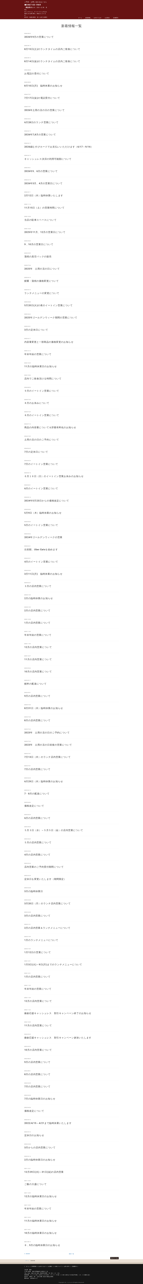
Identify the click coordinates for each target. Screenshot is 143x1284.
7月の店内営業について (37, 769)
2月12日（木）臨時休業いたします (43, 195)
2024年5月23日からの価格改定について (46, 500)
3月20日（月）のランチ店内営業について (47, 903)
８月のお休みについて (36, 403)
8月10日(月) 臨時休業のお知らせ (43, 85)
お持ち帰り (67, 1266)
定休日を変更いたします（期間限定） (45, 879)
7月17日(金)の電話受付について (42, 98)
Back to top (114, 1258)
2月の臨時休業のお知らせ (38, 598)
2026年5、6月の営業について (41, 171)
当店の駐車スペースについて (40, 220)
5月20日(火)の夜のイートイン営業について (48, 305)
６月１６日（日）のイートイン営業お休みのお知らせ (54, 476)
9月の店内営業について (37, 696)
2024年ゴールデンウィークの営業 (43, 537)
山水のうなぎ (97, 17)
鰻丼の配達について (35, 683)
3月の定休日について (36, 329)
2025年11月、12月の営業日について (44, 232)
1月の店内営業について (37, 622)
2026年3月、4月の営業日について (43, 183)
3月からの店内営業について (40, 1147)
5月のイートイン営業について (41, 525)
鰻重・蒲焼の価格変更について (41, 281)
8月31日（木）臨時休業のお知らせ (43, 708)
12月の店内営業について (38, 647)
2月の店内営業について (37, 610)
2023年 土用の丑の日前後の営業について (48, 744)
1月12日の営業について (37, 952)
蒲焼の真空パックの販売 (37, 256)
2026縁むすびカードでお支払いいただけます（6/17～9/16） (58, 146)
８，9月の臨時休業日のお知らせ (42, 1245)
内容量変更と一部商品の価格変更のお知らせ (48, 342)
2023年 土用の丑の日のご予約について (47, 732)
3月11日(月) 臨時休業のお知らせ (43, 574)
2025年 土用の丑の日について (42, 268)
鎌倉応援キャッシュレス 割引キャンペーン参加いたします (57, 1037)
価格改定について (34, 805)
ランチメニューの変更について (41, 293)
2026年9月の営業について (39, 37)
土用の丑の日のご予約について (41, 439)
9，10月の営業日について (38, 244)
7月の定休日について (36, 451)
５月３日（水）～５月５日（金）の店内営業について (53, 830)
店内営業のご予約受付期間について (44, 867)
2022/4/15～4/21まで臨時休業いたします (48, 1123)
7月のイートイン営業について (41, 464)
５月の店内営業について (37, 842)
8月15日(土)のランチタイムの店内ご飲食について (52, 49)
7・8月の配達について (36, 793)
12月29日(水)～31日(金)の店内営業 (44, 1172)
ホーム (80, 17)
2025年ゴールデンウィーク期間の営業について (50, 317)
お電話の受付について (36, 73)
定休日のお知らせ (34, 1135)
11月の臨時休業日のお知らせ (40, 366)
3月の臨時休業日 (33, 891)
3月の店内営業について (37, 915)
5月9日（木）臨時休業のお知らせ (43, 513)
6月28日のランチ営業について (41, 122)
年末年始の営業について (37, 354)
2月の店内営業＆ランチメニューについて (47, 928)
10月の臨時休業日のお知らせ (40, 1233)
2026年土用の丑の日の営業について (44, 110)
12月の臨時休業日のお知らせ (40, 1196)
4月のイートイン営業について (41, 561)
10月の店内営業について (38, 671)
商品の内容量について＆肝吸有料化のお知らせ (50, 427)
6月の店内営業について (37, 818)
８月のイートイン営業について (41, 415)
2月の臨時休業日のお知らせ (39, 1159)
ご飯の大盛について (35, 1184)
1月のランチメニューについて (41, 940)
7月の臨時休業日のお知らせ (39, 1098)
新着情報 (88, 17)
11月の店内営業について (38, 659)
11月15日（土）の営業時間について (44, 207)
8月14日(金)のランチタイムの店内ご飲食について (52, 61)
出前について (58, 1266)
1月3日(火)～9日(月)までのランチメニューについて (53, 964)
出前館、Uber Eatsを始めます (41, 549)
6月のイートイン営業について (41, 488)
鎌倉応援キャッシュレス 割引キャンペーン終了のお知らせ (57, 1013)
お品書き (107, 17)
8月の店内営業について (37, 720)
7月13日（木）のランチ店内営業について (47, 757)
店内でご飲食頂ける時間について (42, 378)
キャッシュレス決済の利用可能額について (48, 159)
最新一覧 (71, 1253)
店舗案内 (115, 17)
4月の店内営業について (37, 854)
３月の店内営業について (37, 586)
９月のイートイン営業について (41, 390)
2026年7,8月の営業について (40, 134)
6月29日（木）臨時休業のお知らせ (43, 781)
